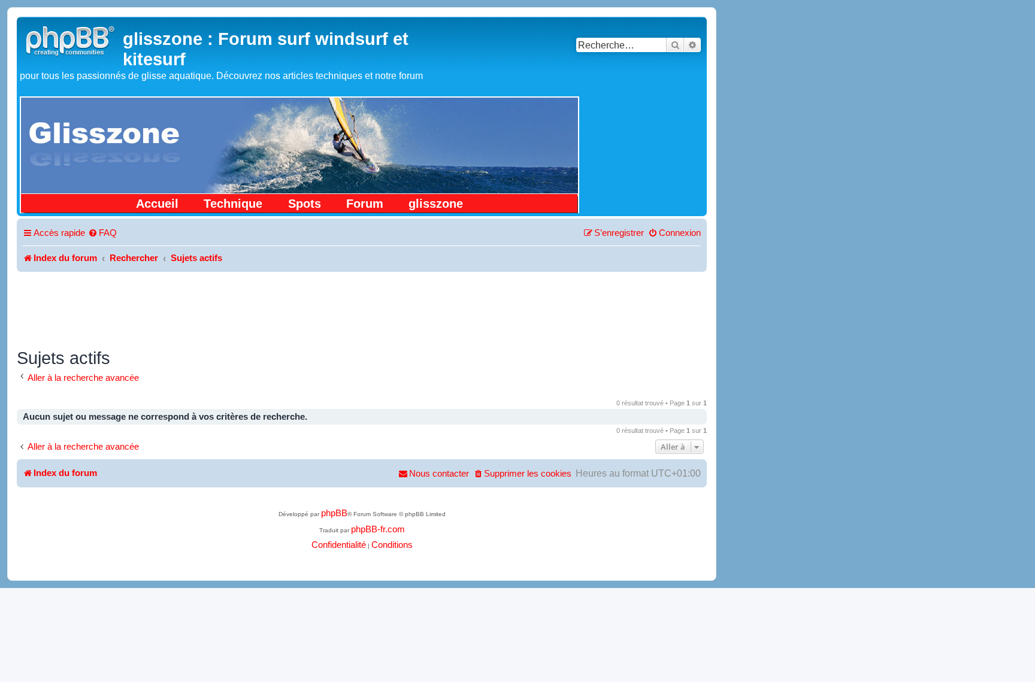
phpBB (334, 513)
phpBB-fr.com (378, 529)
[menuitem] (102, 233)
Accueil (157, 203)
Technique (233, 203)
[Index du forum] (71, 39)
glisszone (435, 203)
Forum (364, 203)
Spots (304, 203)
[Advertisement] (362, 305)
